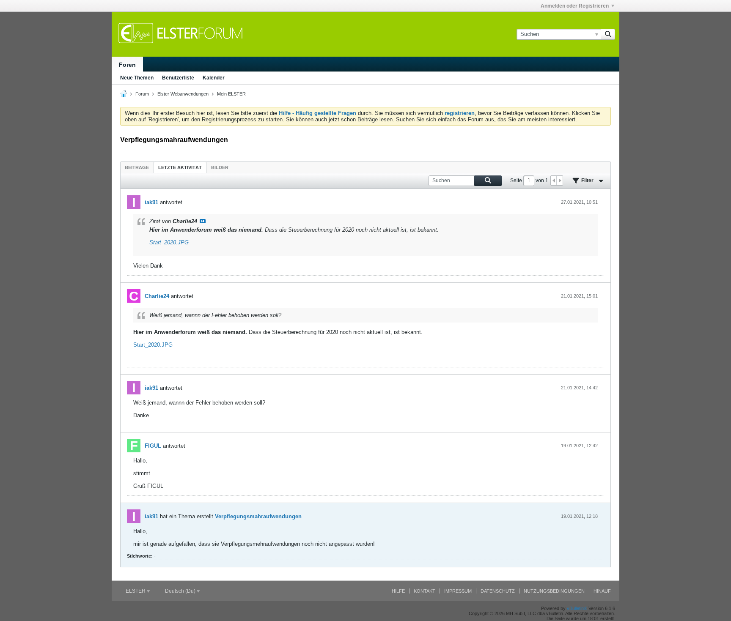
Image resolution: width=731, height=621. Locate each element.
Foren (127, 64)
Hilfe (398, 591)
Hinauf (602, 591)
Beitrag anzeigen (203, 221)
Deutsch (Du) (181, 591)
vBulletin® (577, 608)
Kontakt (424, 591)
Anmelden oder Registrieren (575, 6)
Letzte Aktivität (180, 167)
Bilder (219, 167)
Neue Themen (137, 78)
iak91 (151, 202)
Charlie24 (157, 296)
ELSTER (136, 591)
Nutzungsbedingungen (554, 591)
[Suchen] (608, 34)
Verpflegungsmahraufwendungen (258, 516)
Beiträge (137, 167)
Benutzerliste (178, 78)
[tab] (137, 167)
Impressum (458, 591)
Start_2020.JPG (169, 242)
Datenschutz (498, 591)
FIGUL (153, 446)
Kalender (214, 78)
